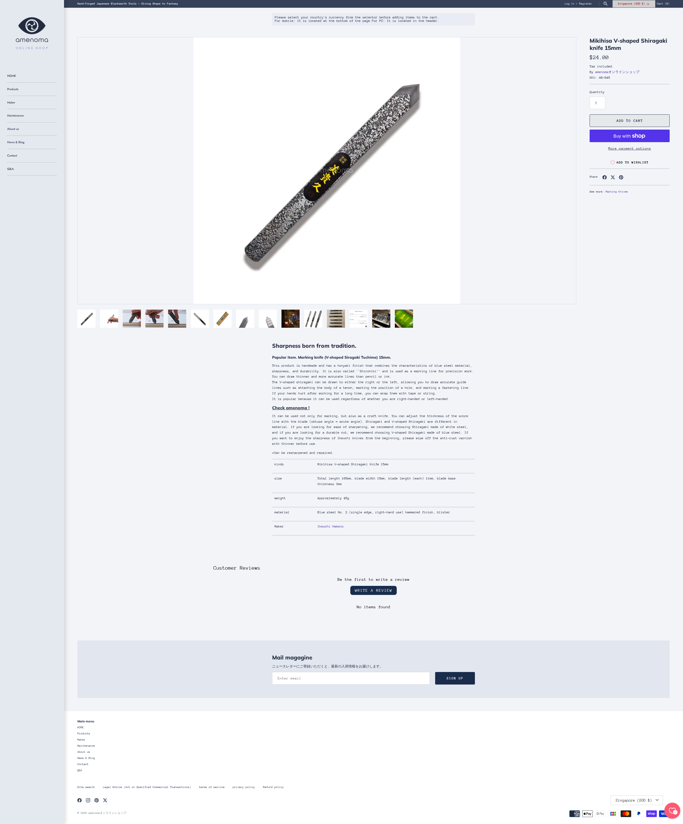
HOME (11, 76)
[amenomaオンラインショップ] (32, 32)
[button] (565, 171)
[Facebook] (79, 800)
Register (585, 3)
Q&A (10, 169)
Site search (86, 787)
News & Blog (15, 142)
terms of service (212, 787)
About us (13, 129)
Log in (569, 3)
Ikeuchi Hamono (330, 526)
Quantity (597, 92)
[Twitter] (105, 800)
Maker (11, 102)
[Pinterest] (96, 800)
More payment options (629, 148)
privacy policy (244, 787)
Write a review (373, 590)
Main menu (85, 721)
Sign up (455, 678)
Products (12, 89)
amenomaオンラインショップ (617, 72)
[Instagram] (88, 800)
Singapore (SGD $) (631, 3)
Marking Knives (617, 191)
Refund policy (273, 787)
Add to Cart (630, 121)
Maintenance (15, 115)
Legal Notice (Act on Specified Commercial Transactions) (147, 787)
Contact (12, 155)
